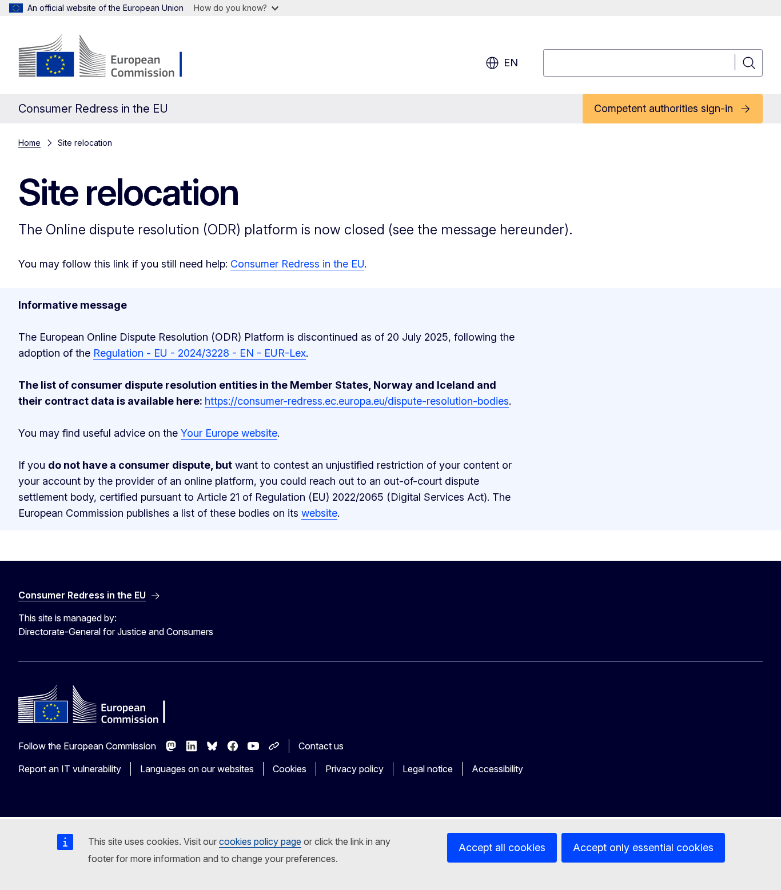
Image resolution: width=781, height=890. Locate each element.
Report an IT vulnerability (69, 769)
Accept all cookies (502, 847)
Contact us (321, 746)
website (319, 513)
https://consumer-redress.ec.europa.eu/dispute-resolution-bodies (357, 401)
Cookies (289, 769)
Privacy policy (354, 769)
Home (29, 142)
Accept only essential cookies (643, 847)
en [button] (511, 63)
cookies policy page (260, 841)
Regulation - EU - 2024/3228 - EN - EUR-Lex (199, 353)
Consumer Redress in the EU (297, 264)
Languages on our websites (197, 769)
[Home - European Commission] (110, 57)
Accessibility (497, 769)
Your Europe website (229, 433)
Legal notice (428, 769)
